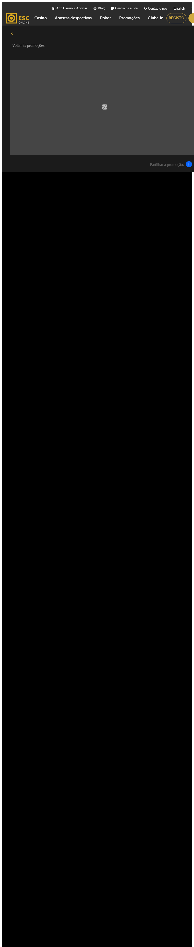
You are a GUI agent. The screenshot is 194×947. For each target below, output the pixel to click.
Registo (176, 18)
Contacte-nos (157, 8)
